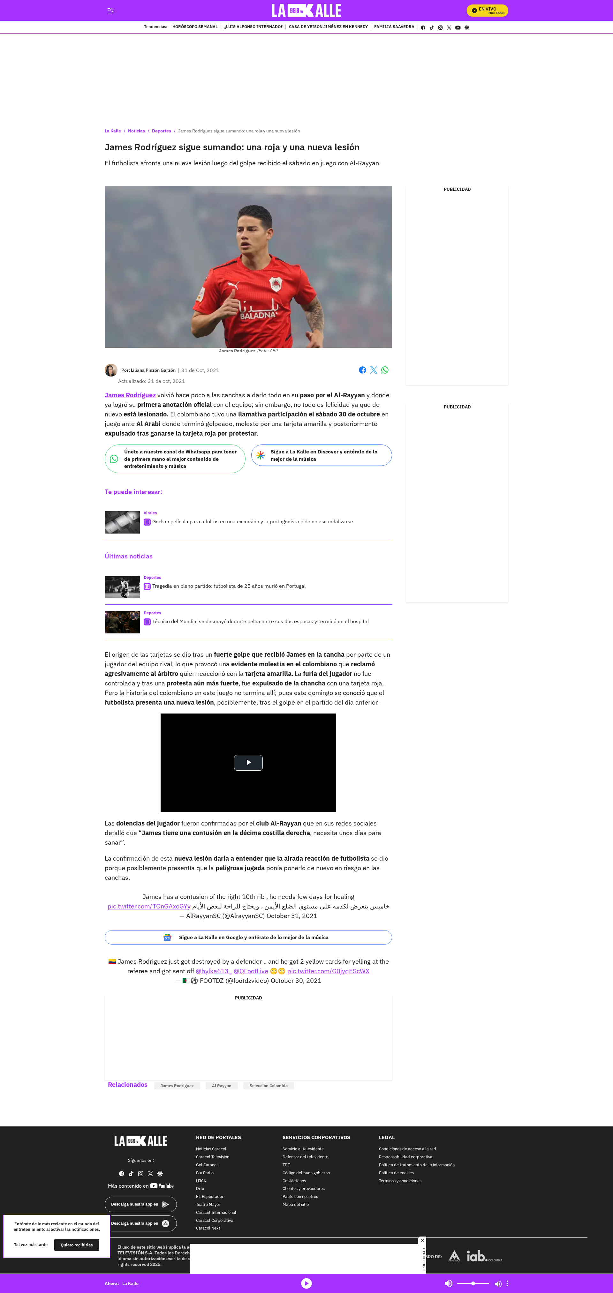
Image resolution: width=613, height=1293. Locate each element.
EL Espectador (209, 1197)
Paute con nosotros (300, 1197)
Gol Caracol (207, 1165)
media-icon (306, 1283)
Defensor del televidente (305, 1157)
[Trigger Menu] (110, 10)
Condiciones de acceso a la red (407, 1149)
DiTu (200, 1189)
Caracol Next (208, 1229)
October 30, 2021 (296, 980)
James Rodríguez (130, 395)
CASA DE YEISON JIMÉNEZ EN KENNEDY (328, 27)
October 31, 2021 (292, 915)
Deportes (161, 131)
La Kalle (113, 131)
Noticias (136, 131)
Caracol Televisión (212, 1157)
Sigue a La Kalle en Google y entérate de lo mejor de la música (254, 937)
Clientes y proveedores (304, 1189)
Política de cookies (396, 1173)
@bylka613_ (214, 971)
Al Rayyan (221, 1085)
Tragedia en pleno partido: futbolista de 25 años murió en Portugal (229, 586)
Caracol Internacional (216, 1213)
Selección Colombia (269, 1085)
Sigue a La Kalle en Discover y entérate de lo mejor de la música (324, 455)
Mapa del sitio (296, 1205)
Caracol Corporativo (214, 1221)
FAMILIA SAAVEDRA (394, 27)
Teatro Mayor (208, 1205)
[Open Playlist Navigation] (507, 1283)
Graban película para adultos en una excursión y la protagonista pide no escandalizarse (252, 521)
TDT (286, 1165)
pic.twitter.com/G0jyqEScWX (328, 971)
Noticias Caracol (211, 1149)
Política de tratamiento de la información (417, 1165)
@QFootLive (251, 971)
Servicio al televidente (303, 1149)
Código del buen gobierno (306, 1173)
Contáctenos (294, 1181)
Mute (448, 1283)
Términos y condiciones (400, 1181)
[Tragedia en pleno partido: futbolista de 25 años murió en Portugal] (122, 587)
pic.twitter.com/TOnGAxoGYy (149, 906)
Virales (150, 513)
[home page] (306, 10)
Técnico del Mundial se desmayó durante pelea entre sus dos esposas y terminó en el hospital (260, 621)
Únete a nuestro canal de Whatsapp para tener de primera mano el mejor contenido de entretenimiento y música (180, 458)
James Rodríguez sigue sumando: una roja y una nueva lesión (239, 131)
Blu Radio (205, 1173)
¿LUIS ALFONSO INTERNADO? (253, 27)
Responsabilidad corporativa (405, 1157)
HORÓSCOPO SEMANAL (195, 27)
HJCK (201, 1181)
